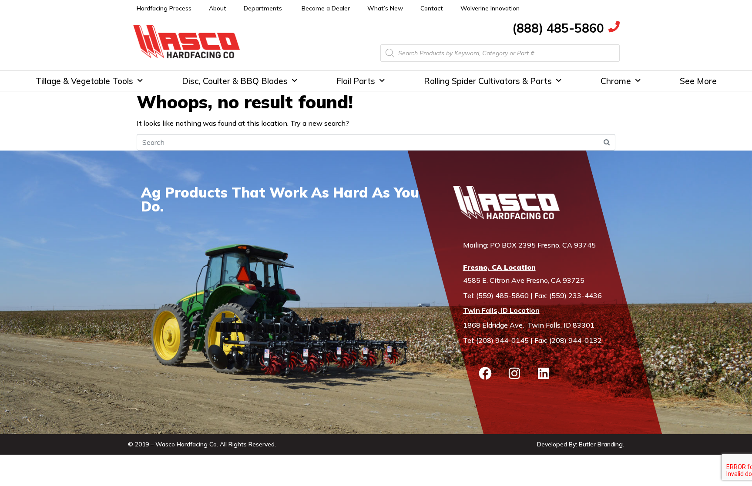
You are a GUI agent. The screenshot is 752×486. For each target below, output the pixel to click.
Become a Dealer (326, 8)
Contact (431, 8)
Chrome (616, 81)
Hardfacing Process (164, 8)
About (217, 8)
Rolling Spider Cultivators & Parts (488, 81)
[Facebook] (485, 373)
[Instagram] (514, 373)
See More (698, 81)
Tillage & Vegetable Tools (84, 81)
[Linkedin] (543, 373)
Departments (263, 8)
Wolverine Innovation (490, 8)
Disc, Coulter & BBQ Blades (235, 81)
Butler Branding (601, 444)
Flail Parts (355, 81)
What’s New (385, 8)
